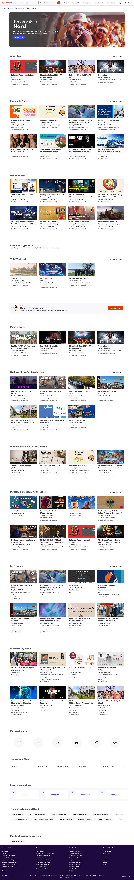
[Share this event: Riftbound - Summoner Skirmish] (63, 274)
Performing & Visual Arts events (28, 491)
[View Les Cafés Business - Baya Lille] (52, 382)
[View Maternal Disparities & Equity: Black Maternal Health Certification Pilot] (110, 186)
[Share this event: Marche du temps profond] (92, 274)
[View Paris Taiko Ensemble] (52, 337)
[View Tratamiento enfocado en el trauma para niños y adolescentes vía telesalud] (23, 186)
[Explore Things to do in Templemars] (111, 814)
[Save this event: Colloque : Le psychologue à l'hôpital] (117, 116)
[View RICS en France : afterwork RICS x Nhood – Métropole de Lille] (23, 411)
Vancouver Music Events (75, 855)
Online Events (17, 175)
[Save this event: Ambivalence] (88, 506)
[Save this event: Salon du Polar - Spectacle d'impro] (88, 535)
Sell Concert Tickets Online (43, 855)
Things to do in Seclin (65, 819)
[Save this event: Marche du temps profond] (88, 274)
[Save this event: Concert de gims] (117, 70)
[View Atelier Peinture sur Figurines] (23, 502)
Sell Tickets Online (40, 851)
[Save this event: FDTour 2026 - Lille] (88, 416)
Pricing (4, 853)
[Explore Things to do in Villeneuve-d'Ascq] (55, 819)
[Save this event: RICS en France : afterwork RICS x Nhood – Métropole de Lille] (30, 416)
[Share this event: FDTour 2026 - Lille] (92, 416)
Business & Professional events (27, 371)
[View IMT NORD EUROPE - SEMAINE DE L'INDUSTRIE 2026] (110, 141)
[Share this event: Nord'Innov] (92, 581)
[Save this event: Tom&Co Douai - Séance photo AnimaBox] (30, 461)
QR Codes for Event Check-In (43, 868)
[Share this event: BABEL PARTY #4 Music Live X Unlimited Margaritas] (34, 341)
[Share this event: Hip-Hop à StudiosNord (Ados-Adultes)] (63, 506)
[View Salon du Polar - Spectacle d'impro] (81, 531)
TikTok (104, 864)
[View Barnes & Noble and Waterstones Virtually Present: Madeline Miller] (52, 213)
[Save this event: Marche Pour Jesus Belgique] (30, 663)
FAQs (3, 868)
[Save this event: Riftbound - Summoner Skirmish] (59, 274)
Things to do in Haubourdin (37, 814)
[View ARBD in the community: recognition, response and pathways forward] (81, 213)
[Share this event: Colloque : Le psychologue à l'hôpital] (121, 116)
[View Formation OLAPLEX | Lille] (23, 141)
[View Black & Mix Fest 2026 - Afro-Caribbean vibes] (52, 66)
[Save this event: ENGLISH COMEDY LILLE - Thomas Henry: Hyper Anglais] (59, 535)
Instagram (105, 862)
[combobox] (49, 3)
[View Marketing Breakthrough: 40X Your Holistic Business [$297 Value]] (23, 213)
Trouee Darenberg (16, 841)
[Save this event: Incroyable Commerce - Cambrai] (117, 387)
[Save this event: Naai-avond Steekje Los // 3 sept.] (88, 663)
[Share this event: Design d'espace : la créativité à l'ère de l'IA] (34, 535)
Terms (80, 875)
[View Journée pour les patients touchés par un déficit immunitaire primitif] (52, 141)
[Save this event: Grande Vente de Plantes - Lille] (30, 116)
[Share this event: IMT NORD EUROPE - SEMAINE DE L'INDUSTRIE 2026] (121, 145)
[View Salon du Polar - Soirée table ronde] (23, 66)
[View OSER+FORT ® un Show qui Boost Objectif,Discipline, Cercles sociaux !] (81, 141)
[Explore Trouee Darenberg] (24, 841)
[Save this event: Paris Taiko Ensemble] (59, 341)
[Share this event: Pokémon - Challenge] (63, 116)
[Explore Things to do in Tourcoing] (94, 819)
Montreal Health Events (75, 851)
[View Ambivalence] (81, 502)
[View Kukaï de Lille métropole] (52, 457)
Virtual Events (72, 868)
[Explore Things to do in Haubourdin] (47, 814)
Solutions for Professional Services (45, 860)
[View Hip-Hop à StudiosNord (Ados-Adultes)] (52, 502)
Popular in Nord (18, 100)
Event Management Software (43, 862)
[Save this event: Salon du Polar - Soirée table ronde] (30, 70)
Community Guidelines (8, 866)
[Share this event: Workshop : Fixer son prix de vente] (34, 387)
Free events (16, 565)
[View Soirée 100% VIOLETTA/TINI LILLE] (81, 66)
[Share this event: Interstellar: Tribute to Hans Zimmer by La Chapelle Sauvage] (34, 696)
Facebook (105, 858)
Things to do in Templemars (100, 814)
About (31, 875)
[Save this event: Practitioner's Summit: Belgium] (117, 663)
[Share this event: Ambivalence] (92, 506)
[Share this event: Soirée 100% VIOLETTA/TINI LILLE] (92, 70)
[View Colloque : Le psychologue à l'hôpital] (110, 111)
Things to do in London (75, 864)
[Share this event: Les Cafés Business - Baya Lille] (63, 387)
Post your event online (41, 871)
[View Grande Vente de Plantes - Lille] (23, 111)
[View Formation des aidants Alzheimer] (110, 576)
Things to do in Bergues (105, 819)
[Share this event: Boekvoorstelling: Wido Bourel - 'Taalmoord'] (63, 663)
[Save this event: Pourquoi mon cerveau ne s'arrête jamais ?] (88, 614)
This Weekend (18, 258)
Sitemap (4, 871)
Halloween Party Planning (42, 864)
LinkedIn (105, 860)
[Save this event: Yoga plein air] (30, 274)
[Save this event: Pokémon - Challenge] (59, 116)
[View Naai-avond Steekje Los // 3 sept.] (81, 659)
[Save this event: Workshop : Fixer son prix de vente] (30, 387)
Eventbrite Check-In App (8, 860)
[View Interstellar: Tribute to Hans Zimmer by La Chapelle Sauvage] (23, 692)
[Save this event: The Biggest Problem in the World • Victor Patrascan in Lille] (117, 535)
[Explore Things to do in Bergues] (114, 819)
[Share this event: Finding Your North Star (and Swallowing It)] (63, 190)
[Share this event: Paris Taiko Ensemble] (63, 341)
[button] (99, 3)
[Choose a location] (40, 3)
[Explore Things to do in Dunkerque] (29, 819)
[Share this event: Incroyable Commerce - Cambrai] (121, 387)
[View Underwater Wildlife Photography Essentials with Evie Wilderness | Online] (81, 186)
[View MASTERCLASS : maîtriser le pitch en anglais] (52, 411)
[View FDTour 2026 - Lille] (81, 411)
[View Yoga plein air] (23, 269)
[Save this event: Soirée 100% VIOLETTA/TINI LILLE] (88, 70)
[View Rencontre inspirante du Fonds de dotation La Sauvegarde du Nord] (110, 610)
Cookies (100, 875)
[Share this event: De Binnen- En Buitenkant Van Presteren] (63, 696)
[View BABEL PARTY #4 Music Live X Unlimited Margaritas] (23, 337)
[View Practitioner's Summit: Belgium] (110, 659)
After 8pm (15, 55)
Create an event (115, 308)
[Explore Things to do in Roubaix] (88, 814)
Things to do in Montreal (75, 860)
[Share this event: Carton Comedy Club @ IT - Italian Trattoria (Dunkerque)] (121, 506)
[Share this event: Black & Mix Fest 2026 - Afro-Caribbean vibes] (63, 70)
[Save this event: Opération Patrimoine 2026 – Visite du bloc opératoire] (88, 116)
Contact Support (107, 851)
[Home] (7, 2)
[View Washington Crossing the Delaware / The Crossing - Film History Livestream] (110, 213)
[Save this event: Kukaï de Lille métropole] (59, 461)
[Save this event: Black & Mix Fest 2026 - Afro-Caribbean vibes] (59, 70)
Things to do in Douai (124, 819)
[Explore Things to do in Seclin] (73, 819)
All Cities (71, 871)
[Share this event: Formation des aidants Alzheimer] (121, 581)
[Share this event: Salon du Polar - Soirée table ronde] (34, 70)
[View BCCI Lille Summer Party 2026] (81, 382)
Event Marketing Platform (8, 855)
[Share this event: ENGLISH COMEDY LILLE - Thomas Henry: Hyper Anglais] (63, 535)
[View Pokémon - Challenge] (52, 111)
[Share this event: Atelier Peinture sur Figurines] (34, 506)
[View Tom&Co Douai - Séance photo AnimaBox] (23, 457)
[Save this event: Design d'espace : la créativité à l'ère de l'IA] (30, 535)
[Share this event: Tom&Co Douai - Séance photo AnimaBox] (34, 461)
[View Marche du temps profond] (81, 269)
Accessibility (93, 875)
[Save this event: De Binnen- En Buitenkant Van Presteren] (59, 696)
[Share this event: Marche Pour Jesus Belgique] (34, 663)
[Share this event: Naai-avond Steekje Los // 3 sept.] (92, 663)
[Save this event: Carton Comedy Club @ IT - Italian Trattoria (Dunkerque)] (117, 506)
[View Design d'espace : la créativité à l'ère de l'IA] (23, 531)
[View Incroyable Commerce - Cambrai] (110, 382)
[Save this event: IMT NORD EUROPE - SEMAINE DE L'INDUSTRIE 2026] (117, 145)
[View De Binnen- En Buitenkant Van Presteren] (52, 692)
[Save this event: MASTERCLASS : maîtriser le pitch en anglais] (59, 416)
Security (62, 875)
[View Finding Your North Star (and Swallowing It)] (52, 186)
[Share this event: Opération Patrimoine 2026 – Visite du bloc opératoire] (92, 116)
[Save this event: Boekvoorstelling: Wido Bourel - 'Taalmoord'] (59, 663)
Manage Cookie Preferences (67, 877)
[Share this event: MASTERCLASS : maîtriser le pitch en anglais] (63, 416)
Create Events (5, 851)
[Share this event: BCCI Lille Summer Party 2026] (92, 387)
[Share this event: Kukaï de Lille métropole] (63, 461)
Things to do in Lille (17, 814)
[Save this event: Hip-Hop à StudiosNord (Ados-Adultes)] (59, 506)
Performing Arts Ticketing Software (45, 853)
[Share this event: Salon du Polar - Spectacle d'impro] (92, 535)
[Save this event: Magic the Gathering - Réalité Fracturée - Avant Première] (117, 461)
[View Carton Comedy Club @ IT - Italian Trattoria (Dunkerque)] (110, 502)
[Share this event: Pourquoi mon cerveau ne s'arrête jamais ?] (92, 614)
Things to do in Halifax (75, 866)
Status (75, 875)
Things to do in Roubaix (79, 814)
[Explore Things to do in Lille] (25, 814)
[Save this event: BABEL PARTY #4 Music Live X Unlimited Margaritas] (30, 341)
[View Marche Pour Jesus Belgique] (23, 659)
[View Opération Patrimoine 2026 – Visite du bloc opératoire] (81, 111)
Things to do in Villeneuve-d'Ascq (43, 819)
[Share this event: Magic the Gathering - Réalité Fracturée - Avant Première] (121, 461)
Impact (56, 875)
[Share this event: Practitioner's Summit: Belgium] (121, 663)
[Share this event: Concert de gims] (121, 70)
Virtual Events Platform (42, 866)
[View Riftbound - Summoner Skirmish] (52, 269)
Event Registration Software (9, 864)
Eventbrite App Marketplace (9, 862)
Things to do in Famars (121, 814)
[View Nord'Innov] (81, 576)
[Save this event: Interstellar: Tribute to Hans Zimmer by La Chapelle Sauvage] (30, 696)
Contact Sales (106, 853)
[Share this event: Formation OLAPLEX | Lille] (34, 145)
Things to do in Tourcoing (85, 819)
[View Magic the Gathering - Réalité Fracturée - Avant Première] (110, 457)
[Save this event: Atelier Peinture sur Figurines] (30, 506)
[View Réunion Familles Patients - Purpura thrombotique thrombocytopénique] (52, 610)
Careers (45, 875)
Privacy (86, 875)
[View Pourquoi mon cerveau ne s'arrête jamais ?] (81, 610)
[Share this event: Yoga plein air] (34, 274)
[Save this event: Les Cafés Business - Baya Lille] (59, 387)
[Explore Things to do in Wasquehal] (68, 814)
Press (50, 875)
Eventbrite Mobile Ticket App (9, 858)
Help (40, 875)
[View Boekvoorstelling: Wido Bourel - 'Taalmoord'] (52, 659)
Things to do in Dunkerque (19, 819)
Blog (36, 875)
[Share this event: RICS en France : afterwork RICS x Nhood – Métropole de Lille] (34, 416)
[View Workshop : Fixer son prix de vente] (23, 382)
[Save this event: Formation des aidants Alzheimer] (117, 581)
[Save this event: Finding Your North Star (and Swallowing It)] (59, 190)
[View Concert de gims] (110, 66)
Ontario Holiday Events (75, 853)
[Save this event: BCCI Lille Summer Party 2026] (88, 387)
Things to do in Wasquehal (58, 814)
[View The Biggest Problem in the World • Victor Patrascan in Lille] (110, 531)
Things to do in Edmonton (75, 862)
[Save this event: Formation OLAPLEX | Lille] (30, 145)
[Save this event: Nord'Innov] (88, 581)
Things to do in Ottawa (75, 858)
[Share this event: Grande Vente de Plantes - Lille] (34, 116)
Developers (69, 875)
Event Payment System (41, 858)
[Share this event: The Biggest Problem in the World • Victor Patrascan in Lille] (121, 535)
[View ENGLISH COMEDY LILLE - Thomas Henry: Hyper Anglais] (52, 531)
